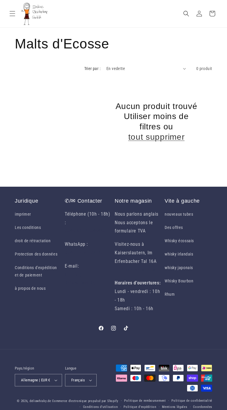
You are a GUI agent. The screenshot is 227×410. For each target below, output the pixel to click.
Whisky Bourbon (179, 281)
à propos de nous (30, 288)
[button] (12, 13)
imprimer (23, 214)
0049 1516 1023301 (85, 253)
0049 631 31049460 (85, 231)
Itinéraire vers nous (135, 270)
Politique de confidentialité (191, 401)
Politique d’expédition (140, 407)
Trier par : (92, 68)
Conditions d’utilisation (100, 407)
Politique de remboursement (145, 401)
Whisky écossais (179, 240)
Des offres (174, 227)
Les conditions (28, 227)
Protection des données (36, 254)
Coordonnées (202, 407)
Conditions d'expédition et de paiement (36, 271)
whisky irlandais (179, 254)
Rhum (170, 294)
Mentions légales (174, 407)
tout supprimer (156, 136)
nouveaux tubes (179, 214)
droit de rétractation (33, 240)
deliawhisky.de (40, 401)
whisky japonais (179, 267)
